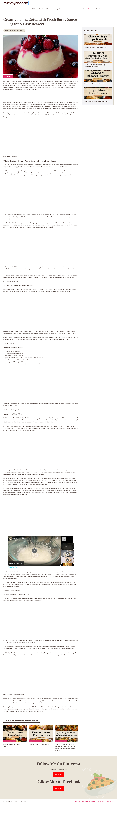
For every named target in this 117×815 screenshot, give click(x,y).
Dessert (90, 9)
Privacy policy (101, 801)
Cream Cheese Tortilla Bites (39, 744)
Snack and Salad (80, 9)
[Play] (67, 553)
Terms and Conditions (88, 801)
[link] (11, 538)
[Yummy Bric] (16, 3)
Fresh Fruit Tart (18, 539)
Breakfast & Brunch (45, 9)
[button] (111, 9)
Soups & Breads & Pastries (63, 9)
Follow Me (58, 775)
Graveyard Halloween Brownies (95, 84)
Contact (105, 9)
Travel (98, 9)
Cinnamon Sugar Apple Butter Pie (95, 47)
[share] (57, 538)
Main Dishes (33, 9)
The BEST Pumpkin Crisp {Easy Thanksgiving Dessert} (94, 66)
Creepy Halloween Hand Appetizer (11, 745)
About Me (23, 9)
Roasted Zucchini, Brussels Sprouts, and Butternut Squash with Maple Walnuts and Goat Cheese (65, 747)
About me (78, 801)
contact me (110, 801)
